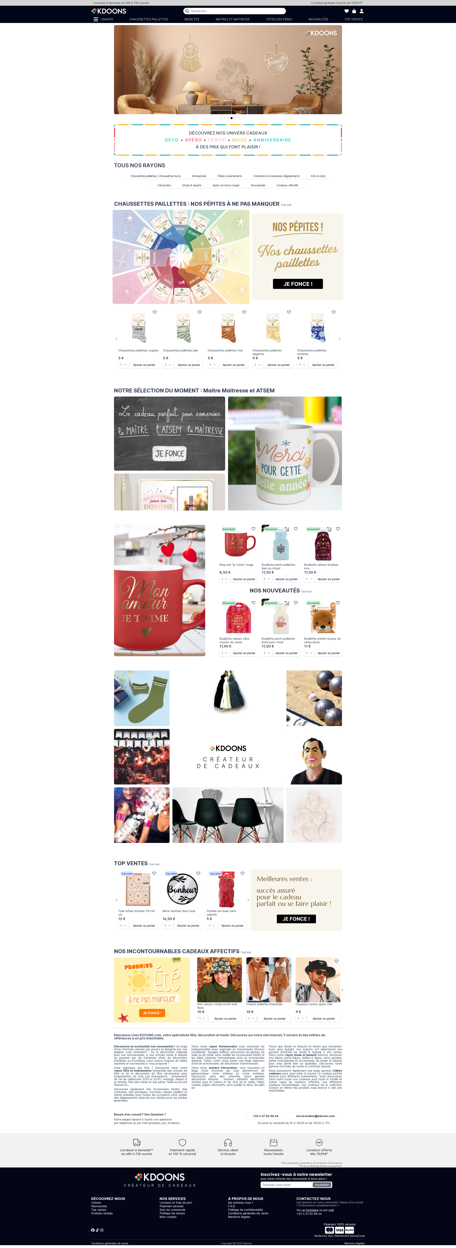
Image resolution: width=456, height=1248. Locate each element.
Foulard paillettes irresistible (264, 1004)
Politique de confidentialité (245, 1209)
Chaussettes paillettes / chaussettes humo (156, 176)
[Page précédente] (118, 69)
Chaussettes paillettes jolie (180, 350)
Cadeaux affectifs (287, 185)
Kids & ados (318, 176)
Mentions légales (239, 1217)
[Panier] (354, 11)
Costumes (314, 756)
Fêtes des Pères (279, 19)
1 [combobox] (121, 365)
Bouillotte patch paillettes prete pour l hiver (278, 640)
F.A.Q (231, 1206)
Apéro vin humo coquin (226, 185)
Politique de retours (172, 1213)
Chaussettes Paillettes (148, 19)
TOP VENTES (137, 863)
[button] (126, 365)
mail (331, 1210)
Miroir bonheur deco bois (178, 911)
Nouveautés (318, 19)
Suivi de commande (172, 1209)
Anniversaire (199, 176)
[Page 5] (235, 118)
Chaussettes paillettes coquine (138, 350)
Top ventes (354, 19)
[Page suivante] (337, 69)
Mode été (192, 19)
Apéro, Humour (314, 698)
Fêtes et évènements (142, 815)
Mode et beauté (228, 698)
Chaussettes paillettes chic (225, 350)
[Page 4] (231, 118)
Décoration (164, 185)
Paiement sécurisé (171, 1206)
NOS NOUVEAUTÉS (281, 590)
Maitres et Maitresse (233, 19)
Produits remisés (102, 1213)
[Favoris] (346, 11)
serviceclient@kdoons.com (315, 1116)
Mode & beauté (191, 185)
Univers (107, 19)
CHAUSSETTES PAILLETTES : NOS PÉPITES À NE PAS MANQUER (202, 204)
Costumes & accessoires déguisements (276, 176)
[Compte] (361, 11)
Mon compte (168, 1217)
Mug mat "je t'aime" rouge (236, 564)
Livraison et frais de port (176, 1202)
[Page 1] (221, 118)
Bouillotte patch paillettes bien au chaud (278, 566)
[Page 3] (228, 118)
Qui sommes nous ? (240, 1202)
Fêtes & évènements (229, 176)
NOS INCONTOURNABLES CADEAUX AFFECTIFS (182, 951)
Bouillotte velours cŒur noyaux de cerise (234, 640)
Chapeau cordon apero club (314, 1004)
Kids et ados (314, 815)
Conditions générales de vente (248, 1213)
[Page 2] (224, 118)
